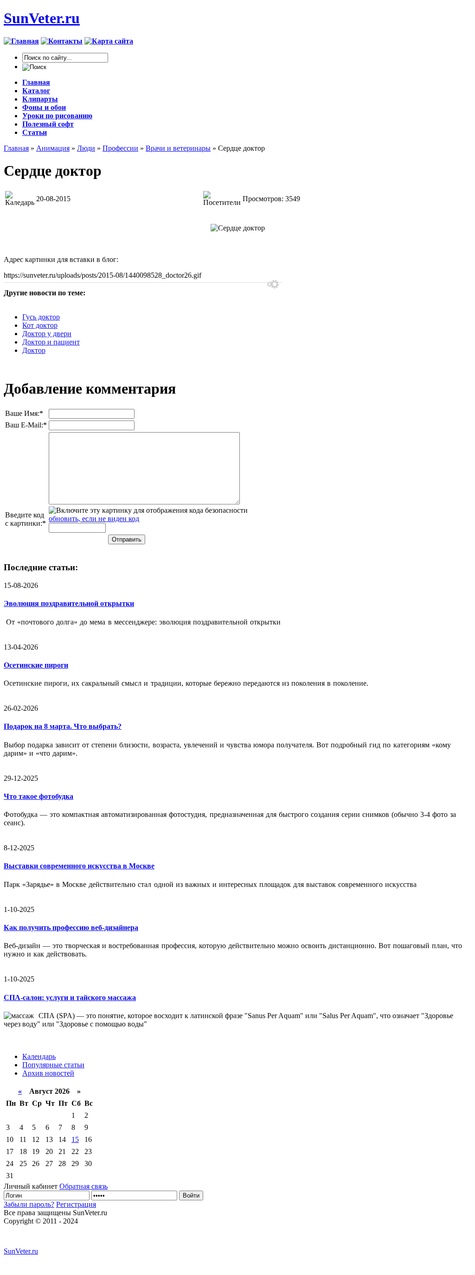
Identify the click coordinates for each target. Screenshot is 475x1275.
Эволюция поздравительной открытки (69, 603)
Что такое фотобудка (38, 796)
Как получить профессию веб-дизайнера (71, 927)
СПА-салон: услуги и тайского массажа (70, 997)
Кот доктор (40, 325)
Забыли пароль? (29, 1204)
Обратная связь (83, 1186)
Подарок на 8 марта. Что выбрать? (63, 726)
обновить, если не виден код (94, 519)
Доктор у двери (46, 334)
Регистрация (76, 1204)
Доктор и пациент (51, 342)
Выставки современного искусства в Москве (79, 866)
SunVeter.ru (42, 18)
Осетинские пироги (36, 665)
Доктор (33, 350)
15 (75, 1139)
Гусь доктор (41, 317)
